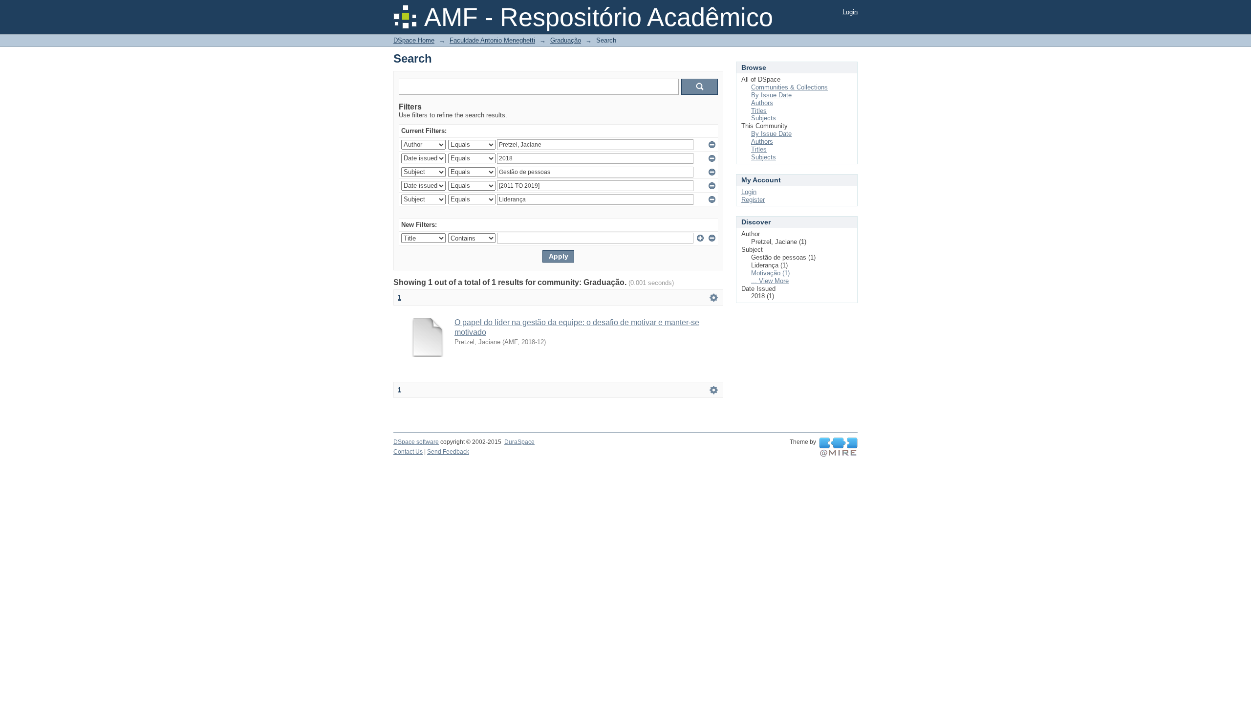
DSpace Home (413, 40)
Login (850, 12)
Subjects (763, 118)
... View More (770, 281)
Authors (762, 103)
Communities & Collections (789, 87)
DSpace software (416, 442)
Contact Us (408, 451)
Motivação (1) (770, 273)
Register (753, 199)
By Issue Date (771, 95)
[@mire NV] (838, 447)
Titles (759, 110)
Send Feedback (448, 451)
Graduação (565, 40)
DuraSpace (519, 442)
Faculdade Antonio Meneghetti (492, 40)
